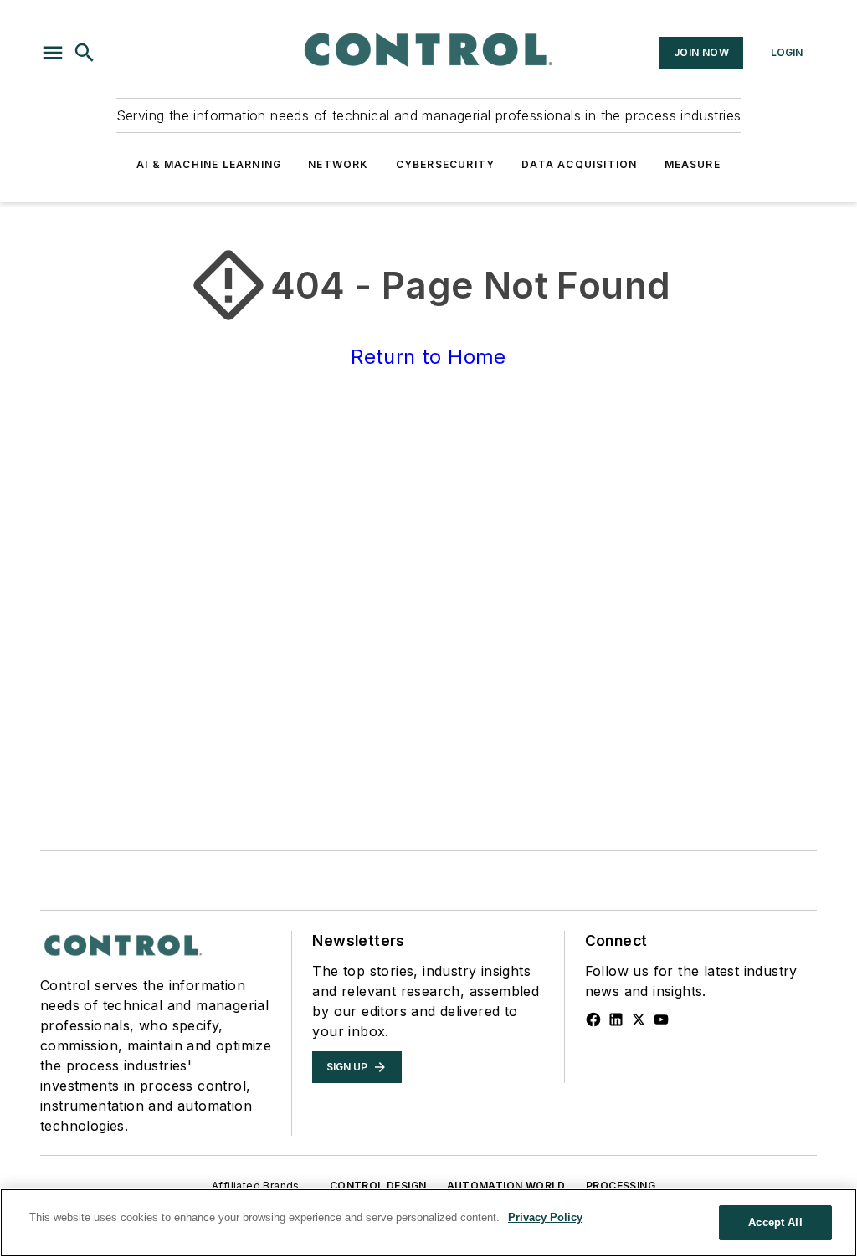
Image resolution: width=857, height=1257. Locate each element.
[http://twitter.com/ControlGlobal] (638, 1019)
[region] (428, 1222)
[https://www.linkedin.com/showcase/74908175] (616, 1019)
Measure (693, 164)
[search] (84, 52)
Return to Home (428, 357)
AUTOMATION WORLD (506, 1185)
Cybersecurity (445, 164)
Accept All (775, 1222)
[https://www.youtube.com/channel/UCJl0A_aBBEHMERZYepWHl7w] (661, 1019)
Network (338, 164)
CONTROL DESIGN (378, 1185)
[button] (52, 52)
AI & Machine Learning (208, 164)
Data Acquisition (579, 164)
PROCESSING (620, 1185)
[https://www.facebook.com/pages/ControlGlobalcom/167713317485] (593, 1019)
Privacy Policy (545, 1217)
